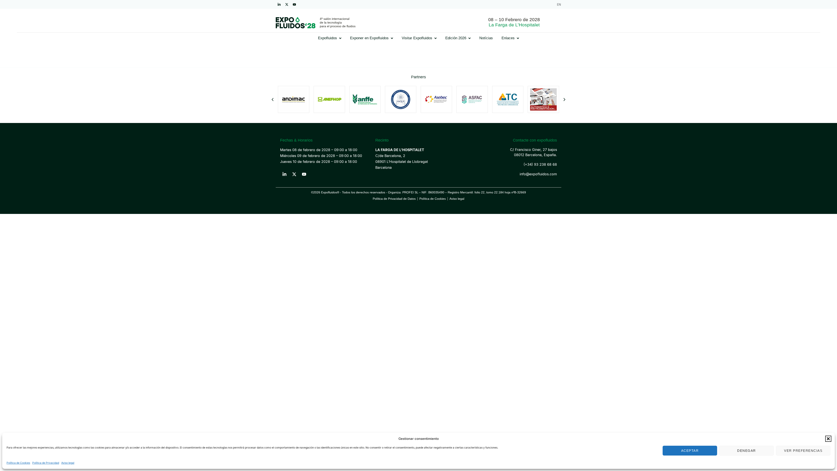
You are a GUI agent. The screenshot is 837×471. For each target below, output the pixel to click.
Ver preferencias (803, 450)
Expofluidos (327, 38)
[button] (828, 439)
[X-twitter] (286, 4)
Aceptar (690, 450)
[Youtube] (294, 4)
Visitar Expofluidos (417, 38)
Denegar (746, 450)
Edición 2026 (455, 38)
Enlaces (508, 38)
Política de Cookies (18, 462)
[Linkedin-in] (279, 4)
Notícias (486, 38)
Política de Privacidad (45, 462)
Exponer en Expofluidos (369, 38)
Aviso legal (67, 462)
